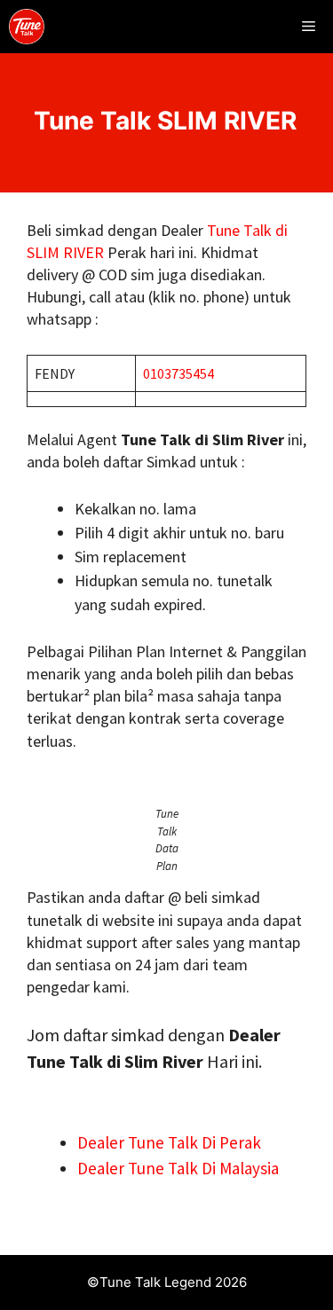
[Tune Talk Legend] (26, 26)
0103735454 (178, 373)
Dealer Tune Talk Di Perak (169, 1142)
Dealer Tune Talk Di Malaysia (178, 1168)
